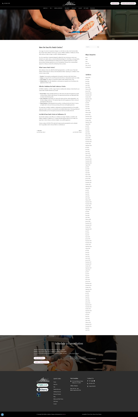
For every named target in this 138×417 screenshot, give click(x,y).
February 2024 (88, 135)
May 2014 (87, 328)
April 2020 (87, 217)
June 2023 (87, 149)
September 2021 (88, 186)
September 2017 (88, 268)
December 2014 (88, 324)
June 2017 (87, 273)
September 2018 (88, 246)
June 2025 (87, 104)
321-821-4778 (50, 123)
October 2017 (88, 266)
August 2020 (87, 209)
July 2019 (87, 231)
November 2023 (88, 141)
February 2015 (88, 322)
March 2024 (87, 133)
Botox (86, 57)
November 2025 (88, 95)
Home (55, 382)
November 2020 (88, 203)
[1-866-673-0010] (91, 386)
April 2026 (87, 85)
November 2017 (88, 264)
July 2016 (87, 293)
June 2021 (87, 192)
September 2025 (88, 98)
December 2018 (88, 240)
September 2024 (88, 122)
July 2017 (87, 271)
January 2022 (87, 178)
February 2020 (88, 219)
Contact (55, 404)
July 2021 (87, 190)
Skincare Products (57, 394)
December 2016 (88, 283)
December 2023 (88, 139)
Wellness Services (57, 391)
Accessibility (84, 414)
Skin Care (87, 63)
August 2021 (87, 188)
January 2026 (87, 91)
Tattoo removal (88, 65)
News (86, 61)
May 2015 (87, 316)
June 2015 (87, 314)
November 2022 (88, 161)
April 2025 (87, 108)
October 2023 (88, 143)
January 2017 (87, 281)
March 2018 (87, 258)
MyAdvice (64, 414)
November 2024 (88, 118)
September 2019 (88, 229)
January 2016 (87, 303)
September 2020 (88, 207)
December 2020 (88, 201)
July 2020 (87, 211)
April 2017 (87, 277)
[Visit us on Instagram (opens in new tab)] (89, 380)
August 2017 (87, 269)
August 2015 (87, 312)
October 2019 (88, 227)
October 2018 (88, 244)
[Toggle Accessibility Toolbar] (2, 414)
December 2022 (88, 159)
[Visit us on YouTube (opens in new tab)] (94, 380)
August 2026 (87, 77)
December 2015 (88, 304)
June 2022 (87, 168)
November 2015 (88, 306)
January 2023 (87, 157)
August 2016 (87, 291)
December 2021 (88, 180)
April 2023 (87, 151)
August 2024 (87, 124)
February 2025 (88, 112)
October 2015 (88, 308)
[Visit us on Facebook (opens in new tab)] (87, 380)
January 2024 (87, 137)
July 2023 (87, 147)
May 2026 (87, 83)
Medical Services (57, 389)
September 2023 (88, 145)
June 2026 (87, 81)
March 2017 (87, 279)
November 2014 (88, 326)
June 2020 (87, 213)
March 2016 (87, 301)
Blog (54, 396)
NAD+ (86, 59)
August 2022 (87, 165)
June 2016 (87, 295)
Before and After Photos (58, 399)
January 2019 (87, 238)
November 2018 (88, 242)
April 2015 (87, 318)
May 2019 (87, 235)
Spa (54, 387)
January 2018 (87, 260)
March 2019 (87, 236)
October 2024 (88, 120)
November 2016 (88, 285)
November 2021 (88, 182)
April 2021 (87, 196)
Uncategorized (88, 67)
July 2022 (87, 167)
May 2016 (87, 297)
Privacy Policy (89, 414)
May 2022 (87, 170)
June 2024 (87, 128)
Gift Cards (56, 401)
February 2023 (88, 155)
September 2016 (88, 289)
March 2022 (87, 174)
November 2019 (88, 225)
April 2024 (87, 132)
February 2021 (88, 200)
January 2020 (87, 221)
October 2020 (88, 205)
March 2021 (87, 198)
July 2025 (87, 102)
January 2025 (87, 114)
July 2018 (87, 250)
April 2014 (87, 330)
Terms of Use (95, 414)
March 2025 (87, 110)
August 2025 (87, 100)
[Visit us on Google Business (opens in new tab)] (92, 380)
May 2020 (87, 215)
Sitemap (99, 414)
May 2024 (87, 130)
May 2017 (87, 275)
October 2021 (88, 184)
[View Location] (71, 381)
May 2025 (87, 106)
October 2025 (88, 97)
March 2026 (87, 87)
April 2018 (87, 256)
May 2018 (87, 254)
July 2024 (87, 126)
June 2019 (87, 233)
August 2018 (87, 248)
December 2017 (88, 262)
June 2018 (87, 252)
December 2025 (88, 93)
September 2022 (88, 163)
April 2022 (87, 172)
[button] (114, 3)
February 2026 (88, 89)
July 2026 (87, 79)
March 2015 (87, 320)
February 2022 (88, 176)
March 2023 (87, 153)
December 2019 (88, 223)
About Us (55, 384)
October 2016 (88, 287)
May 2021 (87, 194)
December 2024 (88, 116)
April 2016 (87, 299)
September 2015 (88, 310)
